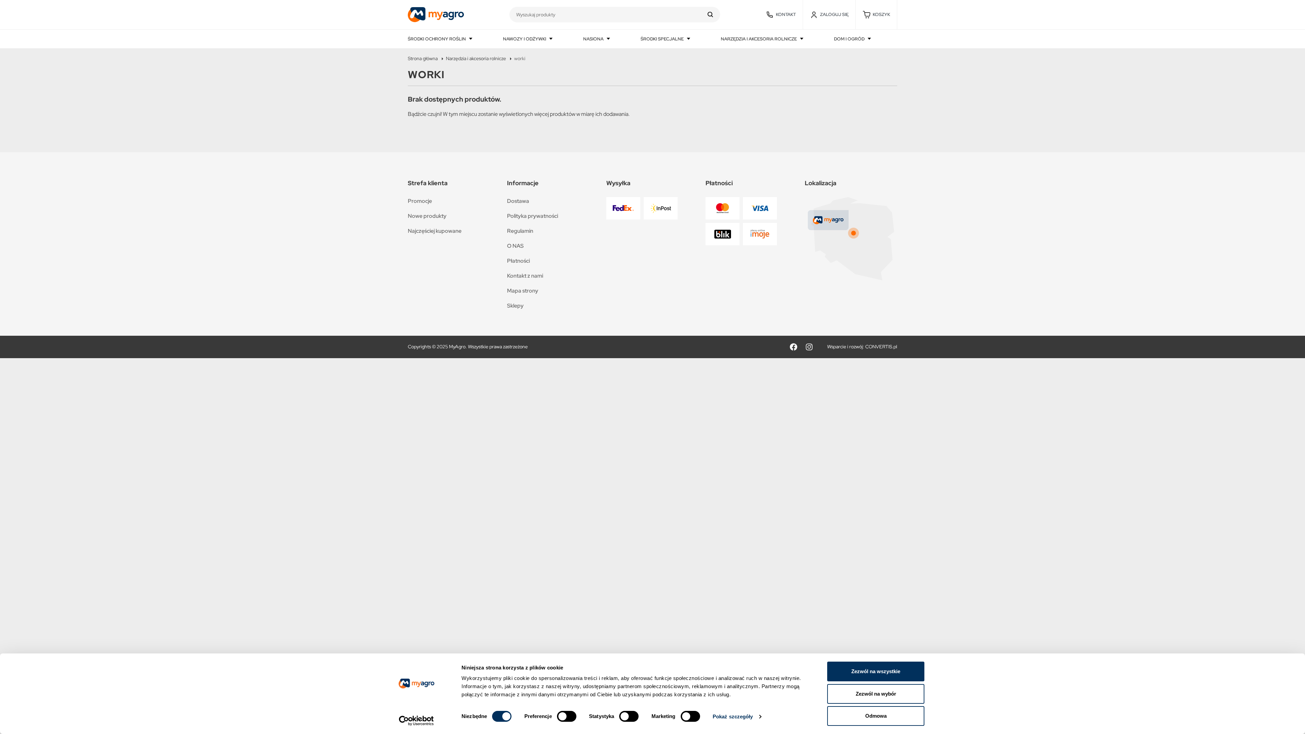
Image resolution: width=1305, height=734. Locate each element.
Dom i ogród (850, 39)
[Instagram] (809, 347)
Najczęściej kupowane (435, 230)
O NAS (515, 245)
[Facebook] (793, 347)
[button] (876, 14)
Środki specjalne (663, 39)
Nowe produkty (427, 216)
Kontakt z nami (525, 275)
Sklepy (515, 305)
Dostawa (518, 201)
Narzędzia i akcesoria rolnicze (759, 39)
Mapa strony (522, 290)
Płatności (518, 260)
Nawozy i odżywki (525, 39)
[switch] (566, 716)
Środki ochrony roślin (437, 39)
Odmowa (876, 716)
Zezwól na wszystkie (875, 671)
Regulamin (520, 230)
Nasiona (594, 39)
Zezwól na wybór (876, 694)
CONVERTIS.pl (881, 347)
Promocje (420, 201)
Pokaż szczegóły (733, 716)
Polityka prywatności (532, 216)
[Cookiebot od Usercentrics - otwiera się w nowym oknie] (416, 721)
